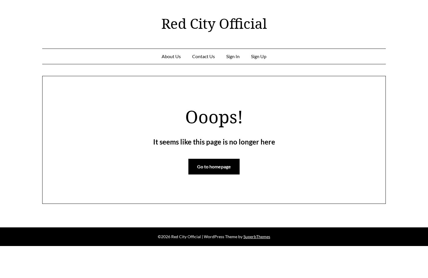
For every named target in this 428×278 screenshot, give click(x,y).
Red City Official (214, 24)
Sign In (233, 56)
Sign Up (258, 56)
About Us (171, 56)
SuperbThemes (256, 236)
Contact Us (203, 56)
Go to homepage (214, 166)
